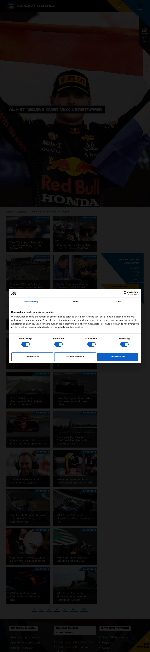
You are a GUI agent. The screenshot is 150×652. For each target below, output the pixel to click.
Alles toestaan (118, 356)
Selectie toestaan (75, 356)
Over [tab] (118, 301)
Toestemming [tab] (31, 301)
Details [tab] (75, 301)
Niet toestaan (32, 356)
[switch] (58, 344)
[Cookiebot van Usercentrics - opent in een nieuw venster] (126, 293)
